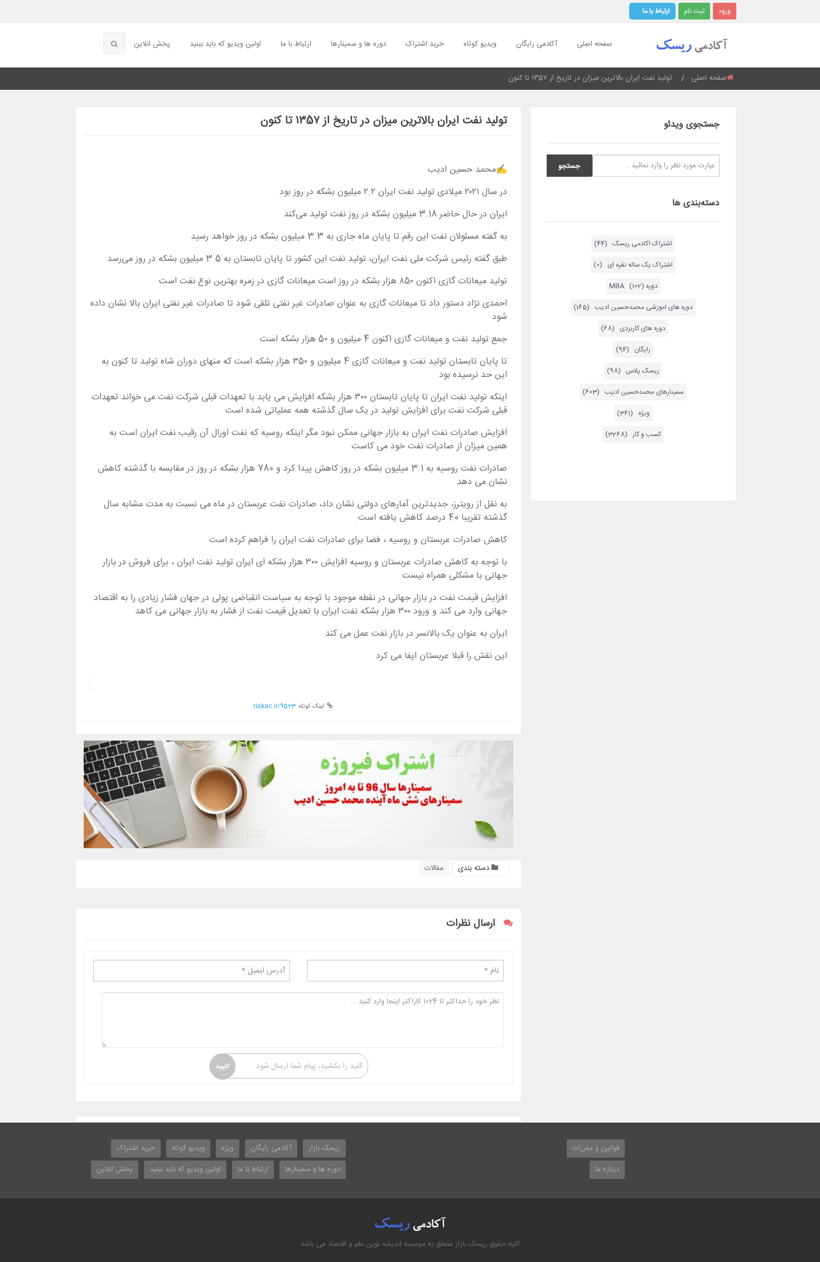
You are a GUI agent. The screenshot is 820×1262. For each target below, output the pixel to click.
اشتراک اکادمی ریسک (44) (633, 243)
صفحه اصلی (594, 44)
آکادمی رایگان (536, 44)
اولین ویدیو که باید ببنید (225, 44)
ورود (724, 11)
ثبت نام (694, 11)
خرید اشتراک (425, 44)
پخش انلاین (152, 44)
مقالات (434, 868)
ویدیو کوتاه (480, 44)
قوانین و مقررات (595, 1148)
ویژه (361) (633, 413)
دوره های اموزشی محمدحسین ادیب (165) (633, 307)
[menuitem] (596, 45)
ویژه (227, 1148)
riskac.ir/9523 (274, 707)
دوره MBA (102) (633, 286)
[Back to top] (784, 1192)
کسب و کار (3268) (633, 434)
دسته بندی (474, 868)
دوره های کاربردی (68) (633, 328)
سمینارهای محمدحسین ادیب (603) (633, 392)
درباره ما (607, 1169)
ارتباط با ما (656, 11)
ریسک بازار (324, 1148)
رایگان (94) (633, 349)
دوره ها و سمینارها (358, 44)
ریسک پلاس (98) (633, 370)
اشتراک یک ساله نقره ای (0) (633, 264)
